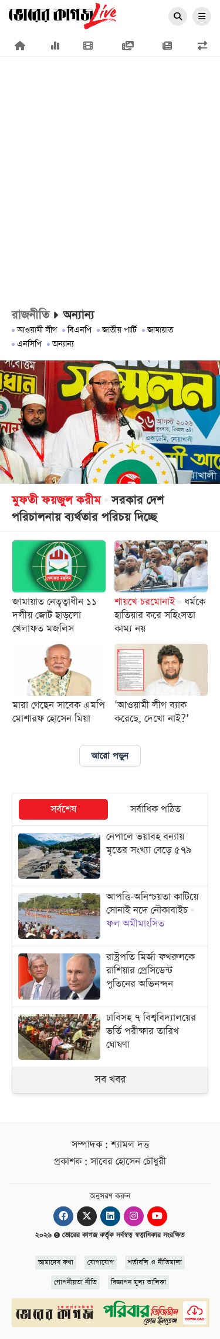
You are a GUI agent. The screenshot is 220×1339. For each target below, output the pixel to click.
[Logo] (62, 15)
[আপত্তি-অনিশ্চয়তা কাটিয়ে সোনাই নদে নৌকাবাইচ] (110, 916)
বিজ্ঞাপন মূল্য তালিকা (138, 1282)
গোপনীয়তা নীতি (75, 1282)
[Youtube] (157, 1216)
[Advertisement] (110, 127)
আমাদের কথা (55, 1262)
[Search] (177, 17)
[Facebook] (63, 1216)
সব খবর (110, 1080)
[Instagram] (134, 1216)
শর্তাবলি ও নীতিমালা (155, 1262)
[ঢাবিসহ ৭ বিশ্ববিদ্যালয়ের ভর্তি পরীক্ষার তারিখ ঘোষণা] (110, 1037)
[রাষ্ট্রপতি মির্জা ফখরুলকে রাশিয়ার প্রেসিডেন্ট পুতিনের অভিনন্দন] (110, 976)
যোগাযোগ (100, 1262)
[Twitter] (87, 1216)
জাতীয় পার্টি (119, 330)
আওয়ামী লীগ (37, 330)
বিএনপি (79, 330)
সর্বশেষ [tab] (63, 809)
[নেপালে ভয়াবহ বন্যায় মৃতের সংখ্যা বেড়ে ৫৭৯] (110, 856)
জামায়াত (160, 330)
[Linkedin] (110, 1216)
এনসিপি (29, 344)
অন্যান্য (63, 344)
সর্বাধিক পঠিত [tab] (155, 809)
